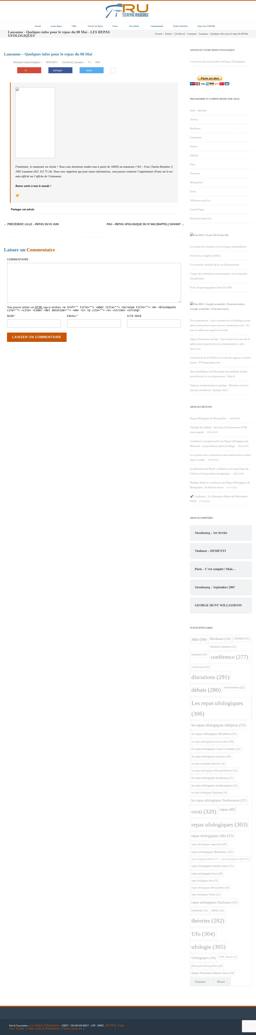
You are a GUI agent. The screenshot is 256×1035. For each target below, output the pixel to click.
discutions (210, 677)
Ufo (203, 934)
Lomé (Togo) (197, 209)
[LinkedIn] (158, 210)
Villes (74, 26)
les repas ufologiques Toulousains (218, 800)
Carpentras (196, 137)
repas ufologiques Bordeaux (212, 851)
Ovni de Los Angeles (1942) (205, 255)
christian (241, 638)
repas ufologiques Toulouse (214, 902)
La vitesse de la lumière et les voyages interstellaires (218, 246)
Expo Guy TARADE (206, 26)
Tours (193, 191)
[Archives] (67, 62)
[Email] (174, 210)
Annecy (194, 119)
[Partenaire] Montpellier (206, 965)
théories (207, 921)
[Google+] (150, 210)
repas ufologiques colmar (235, 859)
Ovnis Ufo (223, 235)
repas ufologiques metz (204, 880)
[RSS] (166, 210)
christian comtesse (223, 646)
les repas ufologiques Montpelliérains (214, 770)
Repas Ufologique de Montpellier (208, 418)
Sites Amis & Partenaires (43, 1028)
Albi (198, 639)
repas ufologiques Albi (212, 836)
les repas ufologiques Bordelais (213, 733)
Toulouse (195, 173)
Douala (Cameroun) (200, 218)
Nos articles (134, 26)
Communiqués (157, 26)
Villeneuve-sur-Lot (200, 200)
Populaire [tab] (200, 981)
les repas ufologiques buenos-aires (212, 741)
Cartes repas (56, 26)
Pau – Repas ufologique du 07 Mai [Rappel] (145, 224)
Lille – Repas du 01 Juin (31, 224)
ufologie (208, 947)
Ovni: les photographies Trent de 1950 (211, 287)
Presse (115, 26)
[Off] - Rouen (228, 957)
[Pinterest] (142, 210)
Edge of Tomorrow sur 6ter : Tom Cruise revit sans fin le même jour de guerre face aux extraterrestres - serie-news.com (220, 344)
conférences (200, 667)
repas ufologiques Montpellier (210, 887)
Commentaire (18, 259)
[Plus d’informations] (113, 71)
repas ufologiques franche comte (212, 866)
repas (227, 809)
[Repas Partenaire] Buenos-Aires (212, 973)
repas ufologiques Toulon (205, 894)
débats (206, 690)
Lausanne (78, 62)
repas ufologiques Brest (204, 859)
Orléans (194, 155)
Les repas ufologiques (217, 708)
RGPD (110, 1025)
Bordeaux (195, 128)
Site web (134, 316)
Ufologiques (203, 958)
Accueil (38, 26)
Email (71, 316)
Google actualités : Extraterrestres (209, 308)
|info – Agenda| (198, 110)
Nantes (193, 146)
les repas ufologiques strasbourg (212, 777)
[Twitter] (134, 210)
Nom (10, 316)
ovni (203, 811)
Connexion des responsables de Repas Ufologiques (217, 61)
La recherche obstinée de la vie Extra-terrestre (214, 264)
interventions (234, 687)
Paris (192, 164)
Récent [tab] (221, 981)
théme (218, 910)
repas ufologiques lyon (207, 873)
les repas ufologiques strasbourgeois (214, 785)
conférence (229, 657)
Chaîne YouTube (180, 26)
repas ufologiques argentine (208, 844)
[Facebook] (126, 210)
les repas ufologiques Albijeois (218, 725)
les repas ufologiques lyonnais (211, 756)
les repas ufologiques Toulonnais (209, 792)
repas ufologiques (219, 824)
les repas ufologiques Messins (208, 763)
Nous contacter (72, 1028)
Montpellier (196, 182)
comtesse (199, 654)
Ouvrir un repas (95, 26)
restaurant (199, 910)
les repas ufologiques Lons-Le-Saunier (216, 748)
